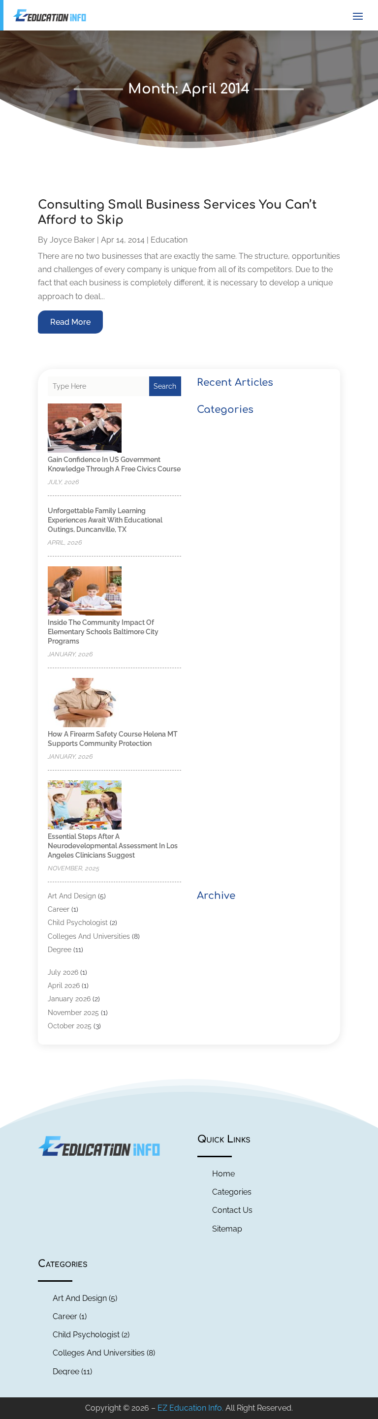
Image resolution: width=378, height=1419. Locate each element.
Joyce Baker (72, 240)
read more (70, 322)
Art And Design (72, 896)
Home (223, 1173)
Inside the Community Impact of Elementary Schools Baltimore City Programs (103, 631)
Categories (232, 1192)
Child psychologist (78, 922)
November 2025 (73, 1013)
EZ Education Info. (190, 1408)
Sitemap (227, 1229)
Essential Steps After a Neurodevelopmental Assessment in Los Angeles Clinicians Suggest (113, 846)
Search (165, 386)
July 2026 (63, 972)
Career (58, 909)
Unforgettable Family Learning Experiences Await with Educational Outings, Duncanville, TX (105, 520)
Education (169, 240)
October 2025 (70, 1026)
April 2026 (64, 985)
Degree (59, 950)
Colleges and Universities (89, 936)
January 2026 (69, 999)
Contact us (232, 1210)
